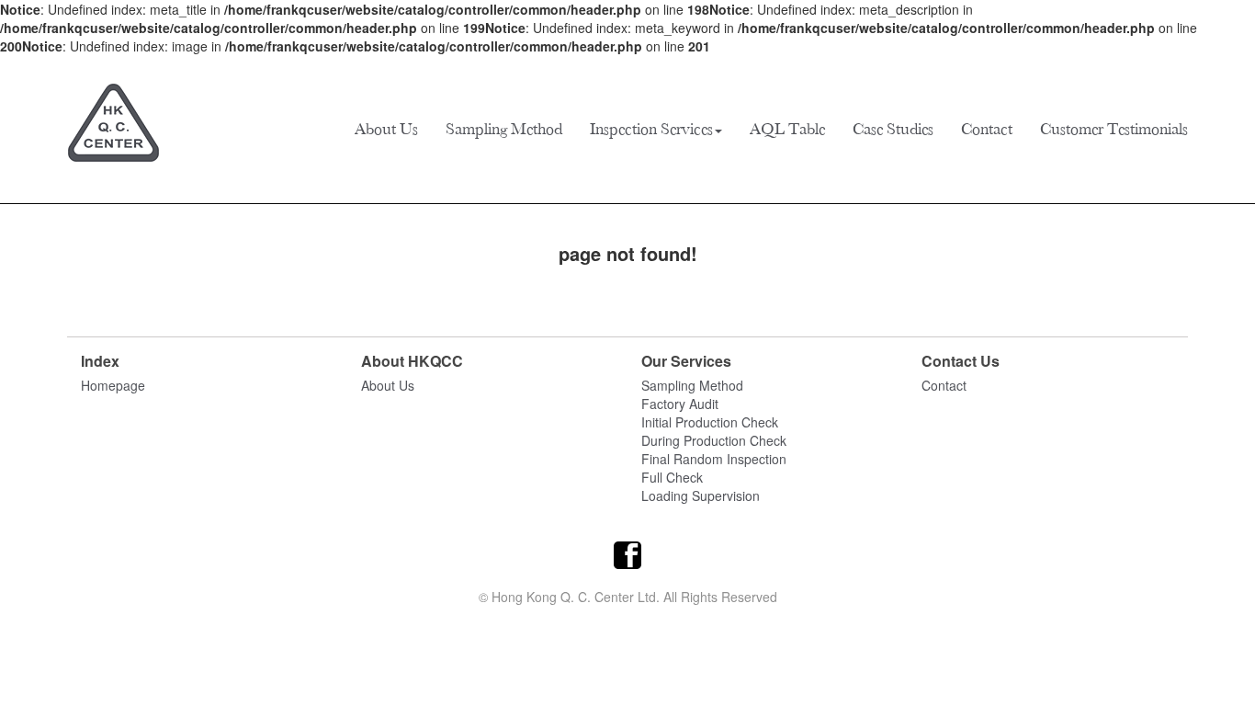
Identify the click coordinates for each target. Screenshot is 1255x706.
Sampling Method (504, 129)
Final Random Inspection (713, 459)
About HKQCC (412, 361)
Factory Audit (679, 403)
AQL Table (787, 129)
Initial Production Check (709, 422)
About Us (386, 129)
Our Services (686, 361)
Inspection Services (651, 129)
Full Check (672, 477)
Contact (986, 129)
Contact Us (960, 361)
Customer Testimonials (1114, 129)
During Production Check (713, 440)
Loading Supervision (700, 495)
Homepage (113, 385)
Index (100, 361)
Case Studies (893, 129)
